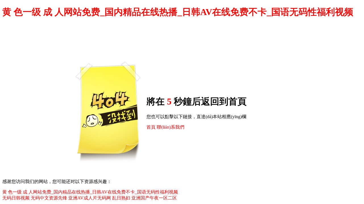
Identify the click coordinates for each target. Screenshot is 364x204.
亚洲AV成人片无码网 (89, 198)
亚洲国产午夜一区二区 (154, 198)
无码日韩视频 (16, 198)
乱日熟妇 (121, 198)
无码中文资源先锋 (49, 198)
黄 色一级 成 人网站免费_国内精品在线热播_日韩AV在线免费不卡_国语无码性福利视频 (177, 12)
